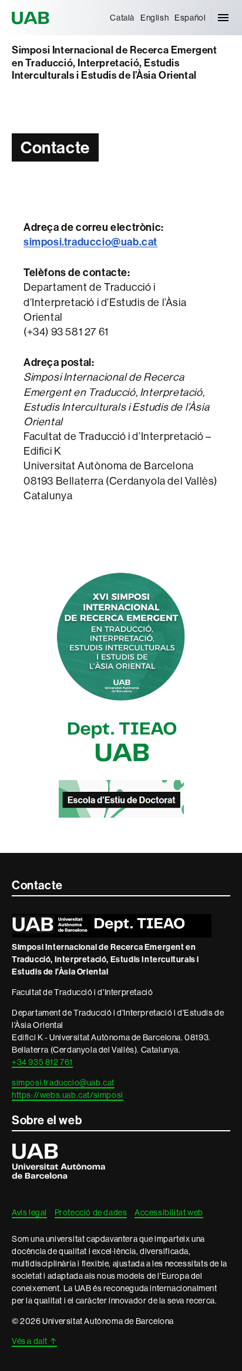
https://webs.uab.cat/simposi (67, 1095)
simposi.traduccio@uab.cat (63, 1082)
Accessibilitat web (169, 1212)
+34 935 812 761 (42, 1062)
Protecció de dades (91, 1212)
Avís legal (29, 1212)
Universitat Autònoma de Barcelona (32, 17)
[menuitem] (122, 17)
